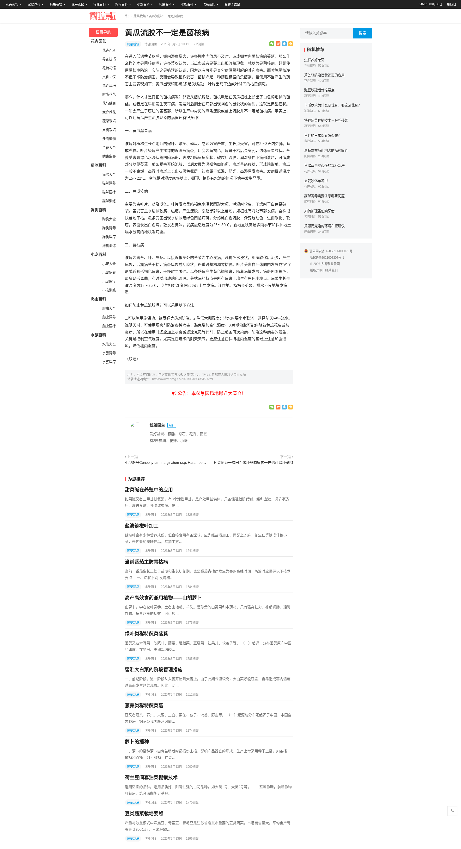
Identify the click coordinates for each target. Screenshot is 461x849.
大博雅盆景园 (330, 264)
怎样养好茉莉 (314, 60)
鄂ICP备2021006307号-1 (327, 257)
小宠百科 (143, 4)
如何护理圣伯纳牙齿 (319, 211)
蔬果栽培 (56, 4)
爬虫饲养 (109, 317)
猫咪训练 (109, 201)
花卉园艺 (98, 41)
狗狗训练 (109, 246)
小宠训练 (109, 290)
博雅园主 (151, 44)
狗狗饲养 (109, 228)
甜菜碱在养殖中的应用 (149, 489)
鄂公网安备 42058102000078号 (330, 251)
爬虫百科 (165, 4)
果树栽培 (109, 130)
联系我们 (209, 4)
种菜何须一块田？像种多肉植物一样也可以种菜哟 (253, 462)
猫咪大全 (109, 174)
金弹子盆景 (232, 4)
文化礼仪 (109, 77)
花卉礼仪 (78, 4)
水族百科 (187, 4)
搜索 (362, 33)
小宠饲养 (109, 273)
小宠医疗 (109, 281)
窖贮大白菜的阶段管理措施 (153, 669)
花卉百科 (109, 50)
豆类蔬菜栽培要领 (144, 813)
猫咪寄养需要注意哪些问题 (324, 196)
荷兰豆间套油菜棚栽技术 (151, 777)
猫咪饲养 (109, 183)
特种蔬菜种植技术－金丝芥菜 (326, 120)
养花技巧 (109, 59)
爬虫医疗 (109, 326)
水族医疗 (109, 362)
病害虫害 (109, 156)
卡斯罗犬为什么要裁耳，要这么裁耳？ (332, 105)
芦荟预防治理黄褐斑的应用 (324, 75)
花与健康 (109, 103)
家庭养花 (34, 4)
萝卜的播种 (137, 741)
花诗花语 (109, 68)
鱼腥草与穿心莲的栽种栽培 (324, 166)
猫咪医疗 (109, 192)
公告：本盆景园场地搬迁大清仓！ (211, 393)
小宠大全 (109, 264)
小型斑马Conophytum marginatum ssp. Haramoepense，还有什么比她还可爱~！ (166, 462)
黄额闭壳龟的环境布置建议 (324, 226)
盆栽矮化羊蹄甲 (316, 181)
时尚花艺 (109, 94)
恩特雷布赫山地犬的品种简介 (326, 150)
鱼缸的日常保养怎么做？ (322, 136)
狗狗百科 (121, 4)
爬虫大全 (109, 308)
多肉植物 (109, 139)
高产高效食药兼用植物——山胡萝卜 (163, 597)
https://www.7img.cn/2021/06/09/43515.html (182, 379)
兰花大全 (109, 148)
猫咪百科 (99, 4)
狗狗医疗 (109, 237)
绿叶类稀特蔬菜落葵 (146, 633)
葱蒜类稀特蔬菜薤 (144, 705)
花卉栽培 (12, 4)
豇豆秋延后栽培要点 (319, 90)
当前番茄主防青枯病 (146, 562)
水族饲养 (109, 353)
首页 (127, 16)
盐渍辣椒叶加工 (141, 525)
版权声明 (316, 270)
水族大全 (109, 344)
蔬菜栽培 (139, 16)
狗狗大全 (109, 219)
